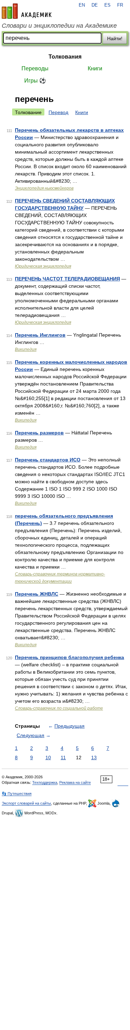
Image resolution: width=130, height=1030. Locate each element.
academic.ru (27, 11)
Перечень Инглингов (40, 335)
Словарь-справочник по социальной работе (59, 708)
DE (95, 5)
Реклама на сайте (75, 782)
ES (107, 5)
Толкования (65, 57)
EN (82, 5)
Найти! (114, 38)
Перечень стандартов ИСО (47, 459)
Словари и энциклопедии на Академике (59, 25)
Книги (95, 68)
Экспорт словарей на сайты (26, 803)
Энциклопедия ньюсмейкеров (44, 188)
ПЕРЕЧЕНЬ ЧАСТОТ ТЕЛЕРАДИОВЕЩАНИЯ (67, 279)
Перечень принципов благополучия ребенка (69, 657)
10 (48, 757)
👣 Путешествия (17, 793)
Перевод (58, 112)
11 (63, 757)
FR (120, 5)
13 (94, 757)
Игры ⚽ (35, 81)
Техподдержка (44, 782)
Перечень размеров (39, 432)
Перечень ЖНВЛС (36, 594)
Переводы (35, 68)
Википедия (25, 349)
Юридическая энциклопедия (43, 266)
